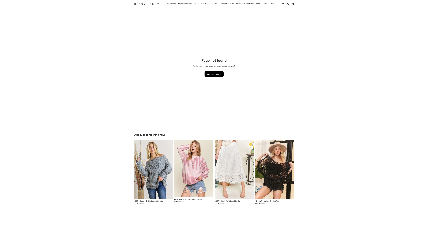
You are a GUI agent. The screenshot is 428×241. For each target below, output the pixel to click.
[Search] (283, 3)
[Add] (210, 194)
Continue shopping (214, 74)
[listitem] (265, 3)
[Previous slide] (137, 169)
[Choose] (169, 195)
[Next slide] (169, 169)
